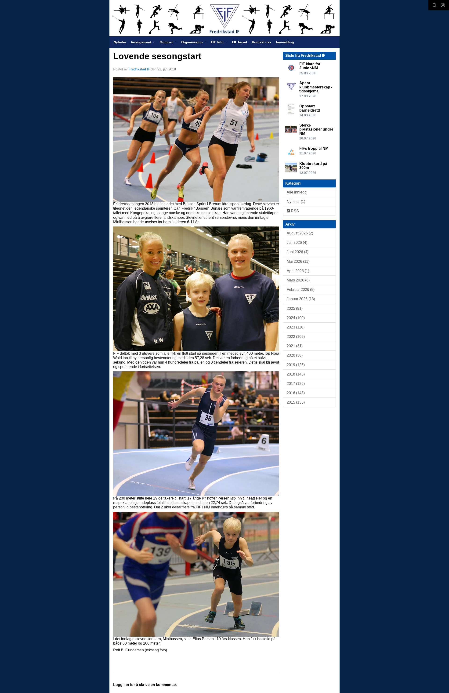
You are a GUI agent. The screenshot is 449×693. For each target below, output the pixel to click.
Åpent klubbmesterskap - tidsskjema (315, 87)
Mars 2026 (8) (298, 280)
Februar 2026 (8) (301, 290)
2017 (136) (296, 384)
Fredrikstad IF (139, 69)
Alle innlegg (297, 192)
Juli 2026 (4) (297, 242)
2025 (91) (295, 308)
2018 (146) (296, 374)
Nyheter (120, 42)
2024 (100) (296, 318)
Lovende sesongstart (157, 56)
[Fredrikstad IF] (224, 18)
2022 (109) (296, 337)
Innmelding (285, 42)
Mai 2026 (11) (298, 261)
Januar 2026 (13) (301, 299)
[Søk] (434, 5)
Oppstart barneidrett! (309, 108)
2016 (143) (296, 393)
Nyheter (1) (296, 202)
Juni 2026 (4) (297, 252)
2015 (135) (296, 402)
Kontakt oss (261, 42)
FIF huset (239, 42)
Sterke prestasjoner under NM (316, 129)
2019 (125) (296, 365)
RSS (294, 211)
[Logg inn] (443, 5)
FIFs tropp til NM (313, 148)
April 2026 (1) (298, 271)
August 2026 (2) (300, 233)
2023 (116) (295, 327)
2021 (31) (295, 346)
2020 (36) (295, 355)
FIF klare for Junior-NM (309, 66)
